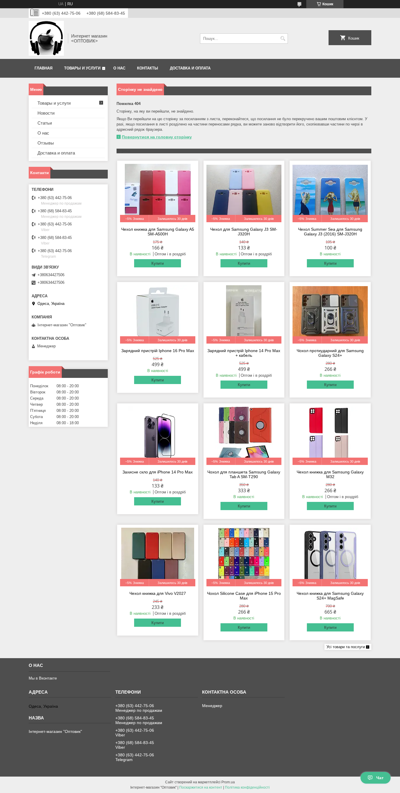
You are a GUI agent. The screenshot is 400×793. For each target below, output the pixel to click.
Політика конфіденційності (247, 787)
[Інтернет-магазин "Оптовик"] (46, 38)
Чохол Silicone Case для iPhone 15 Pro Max (244, 595)
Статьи (44, 122)
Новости (45, 113)
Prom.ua (228, 782)
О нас (119, 68)
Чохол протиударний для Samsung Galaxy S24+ (330, 353)
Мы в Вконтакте (43, 678)
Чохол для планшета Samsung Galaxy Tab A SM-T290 (243, 474)
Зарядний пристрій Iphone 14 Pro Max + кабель (243, 353)
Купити (157, 263)
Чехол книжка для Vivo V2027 (157, 593)
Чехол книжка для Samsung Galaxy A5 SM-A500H (157, 231)
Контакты (147, 68)
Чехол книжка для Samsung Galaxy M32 (330, 474)
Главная (43, 68)
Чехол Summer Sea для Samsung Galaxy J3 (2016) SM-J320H (330, 231)
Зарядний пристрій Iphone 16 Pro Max (157, 350)
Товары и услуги (82, 68)
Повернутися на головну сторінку (157, 137)
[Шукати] (283, 38)
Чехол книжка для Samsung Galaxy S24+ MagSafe (330, 595)
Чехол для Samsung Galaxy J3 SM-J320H (243, 231)
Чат (380, 777)
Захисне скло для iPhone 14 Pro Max (157, 472)
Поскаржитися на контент (200, 787)
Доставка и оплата (190, 68)
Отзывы (45, 142)
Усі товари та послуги (346, 647)
